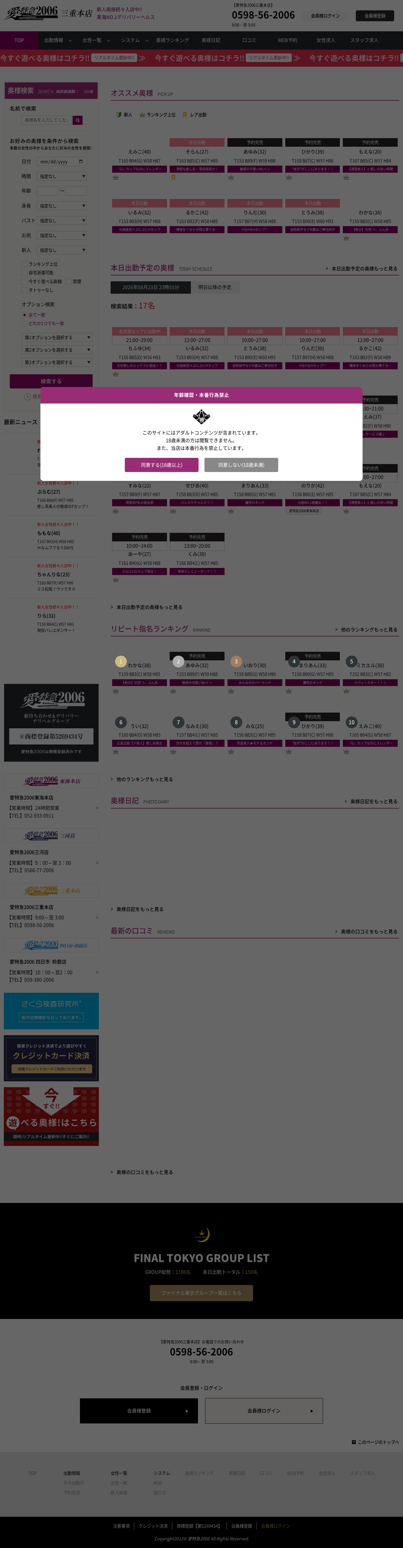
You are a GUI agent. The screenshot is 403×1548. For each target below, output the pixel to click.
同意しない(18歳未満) (241, 465)
